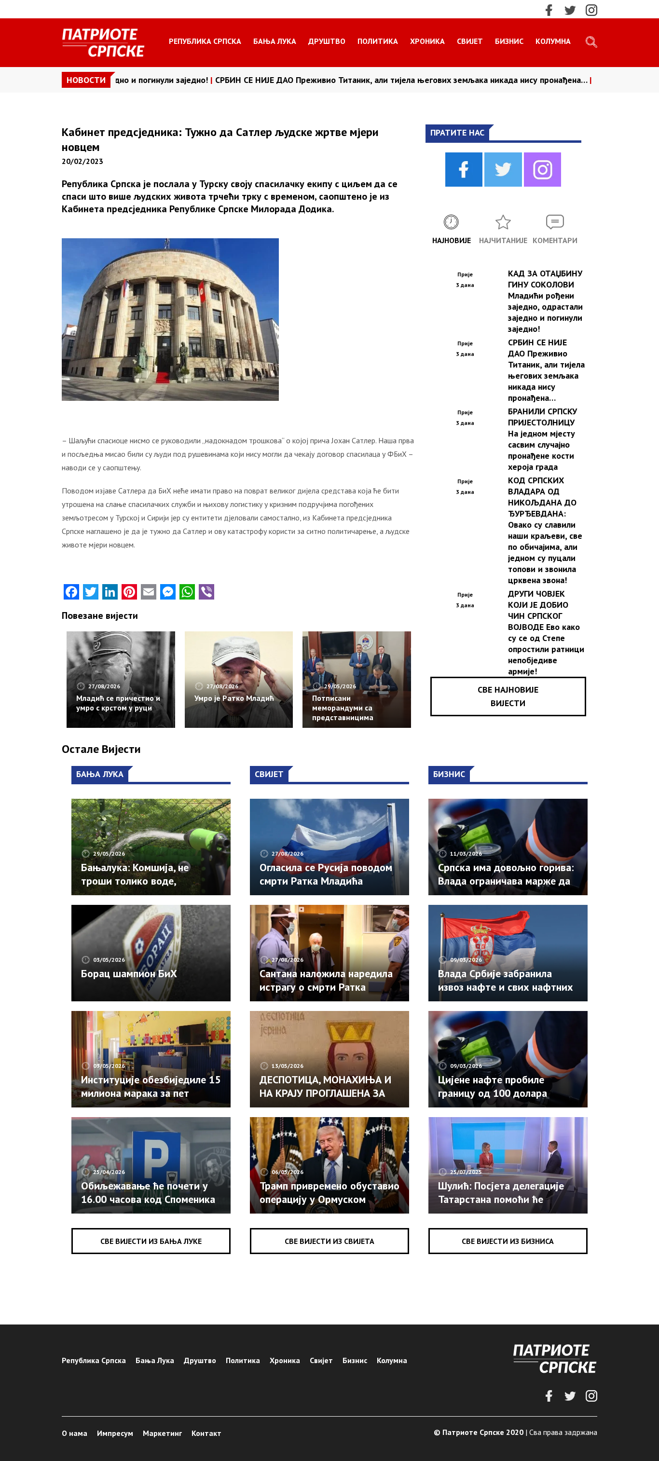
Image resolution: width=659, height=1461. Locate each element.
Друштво (326, 41)
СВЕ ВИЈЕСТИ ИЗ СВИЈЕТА (329, 1241)
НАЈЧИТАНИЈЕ (503, 240)
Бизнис (509, 41)
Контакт (206, 1433)
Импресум (115, 1433)
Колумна (553, 41)
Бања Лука (274, 41)
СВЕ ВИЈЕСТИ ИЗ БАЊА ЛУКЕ (151, 1241)
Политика (377, 41)
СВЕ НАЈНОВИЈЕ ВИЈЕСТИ (508, 696)
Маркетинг (162, 1433)
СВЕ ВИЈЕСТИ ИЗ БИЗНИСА (508, 1241)
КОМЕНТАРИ (555, 240)
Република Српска (205, 41)
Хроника (427, 41)
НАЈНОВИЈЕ (451, 240)
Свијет (470, 41)
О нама (74, 1433)
